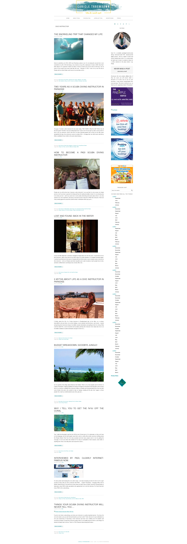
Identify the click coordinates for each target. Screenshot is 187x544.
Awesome (60, 338)
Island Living (72, 208)
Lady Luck (73, 80)
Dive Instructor (61, 79)
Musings (80, 80)
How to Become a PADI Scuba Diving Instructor (79, 153)
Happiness (79, 79)
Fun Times (63, 146)
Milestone (77, 80)
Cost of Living (61, 402)
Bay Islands (61, 401)
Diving (66, 80)
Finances (63, 210)
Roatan (84, 79)
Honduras (75, 145)
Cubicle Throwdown (93, 7)
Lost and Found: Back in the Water (74, 215)
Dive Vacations (61, 80)
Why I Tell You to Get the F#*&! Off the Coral (79, 409)
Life (82, 79)
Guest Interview (68, 498)
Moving (82, 208)
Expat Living (66, 145)
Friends (75, 79)
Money (77, 401)
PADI (78, 146)
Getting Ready (66, 208)
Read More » (59, 74)
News (80, 498)
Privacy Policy (114, 375)
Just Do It (69, 80)
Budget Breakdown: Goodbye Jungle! (75, 344)
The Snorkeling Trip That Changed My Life (78, 34)
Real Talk (86, 208)
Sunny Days (84, 80)
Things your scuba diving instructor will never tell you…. (79, 505)
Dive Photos (66, 79)
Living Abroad (81, 145)
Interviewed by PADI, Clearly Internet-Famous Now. (79, 459)
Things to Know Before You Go (78, 210)
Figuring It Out (71, 79)
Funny (63, 339)
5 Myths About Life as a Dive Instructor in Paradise (79, 280)
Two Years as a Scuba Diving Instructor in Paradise (79, 87)
